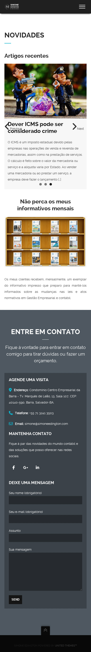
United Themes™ (66, 645)
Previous (16, 128)
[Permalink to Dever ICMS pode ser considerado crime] (45, 91)
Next (80, 128)
